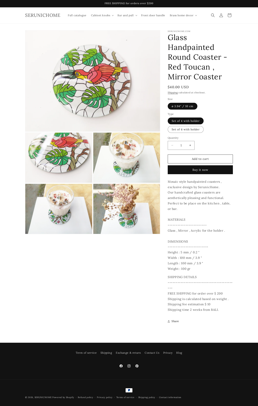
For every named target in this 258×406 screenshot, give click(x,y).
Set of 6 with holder (186, 129)
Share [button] (175, 321)
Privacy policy (105, 397)
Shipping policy (146, 397)
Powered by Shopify (63, 397)
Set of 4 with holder (186, 121)
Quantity (173, 137)
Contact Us (152, 352)
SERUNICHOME (43, 397)
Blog (179, 352)
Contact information (170, 397)
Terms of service (125, 397)
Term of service (86, 352)
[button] (102, 15)
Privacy (168, 352)
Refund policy (85, 397)
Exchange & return (128, 352)
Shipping (173, 92)
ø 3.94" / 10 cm (182, 106)
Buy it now (200, 170)
